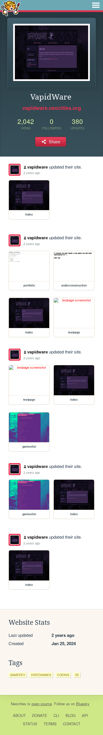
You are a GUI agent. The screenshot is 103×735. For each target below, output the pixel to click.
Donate (39, 715)
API (85, 715)
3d (77, 675)
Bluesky (83, 703)
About (19, 715)
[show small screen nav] (96, 5)
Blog (71, 715)
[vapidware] (14, 170)
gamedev (17, 675)
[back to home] (10, 8)
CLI (56, 715)
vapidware (37, 167)
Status (30, 723)
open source (41, 703)
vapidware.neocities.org (51, 108)
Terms (50, 723)
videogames (41, 675)
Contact (71, 723)
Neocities (18, 703)
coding (63, 675)
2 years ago (31, 172)
